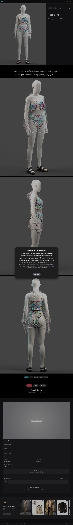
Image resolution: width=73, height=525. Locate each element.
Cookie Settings (43, 267)
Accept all (36, 274)
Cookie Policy (47, 262)
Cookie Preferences (36, 270)
